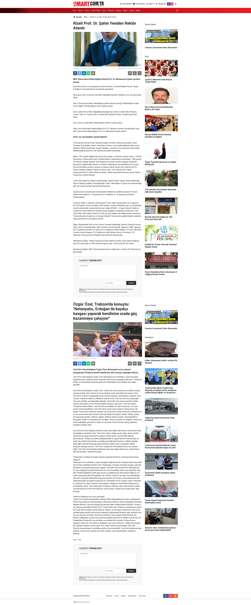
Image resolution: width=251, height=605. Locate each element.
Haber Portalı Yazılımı (83, 602)
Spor (104, 10)
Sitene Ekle (142, 596)
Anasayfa (78, 17)
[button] (130, 73)
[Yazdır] (93, 73)
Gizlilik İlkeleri (132, 596)
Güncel (80, 10)
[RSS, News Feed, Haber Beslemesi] (175, 596)
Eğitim (125, 10)
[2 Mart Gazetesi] (88, 4)
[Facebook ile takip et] (168, 3)
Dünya (131, 10)
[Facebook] (75, 73)
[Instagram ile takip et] (171, 3)
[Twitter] (79, 73)
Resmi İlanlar (96, 10)
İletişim (123, 596)
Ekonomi (111, 10)
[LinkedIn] (84, 73)
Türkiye (87, 10)
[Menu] (177, 10)
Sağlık (138, 10)
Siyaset (118, 10)
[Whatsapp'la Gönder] (88, 73)
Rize (74, 10)
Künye (117, 596)
